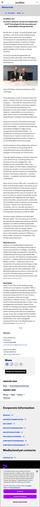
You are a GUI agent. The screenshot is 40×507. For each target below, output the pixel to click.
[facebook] (11, 365)
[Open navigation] (2, 2)
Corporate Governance (13, 441)
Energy (5, 385)
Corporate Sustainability (14, 445)
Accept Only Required (20, 496)
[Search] (37, 2)
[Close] (37, 471)
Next (19, 13)
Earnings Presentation (13, 419)
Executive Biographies (13, 428)
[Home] (19, 2)
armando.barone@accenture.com (15, 345)
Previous (11, 13)
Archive (6, 415)
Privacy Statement (15, 487)
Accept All (20, 491)
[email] (16, 365)
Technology (6, 397)
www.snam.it (20, 323)
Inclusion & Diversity (12, 436)
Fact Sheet (7, 424)
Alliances (5, 394)
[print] (21, 365)
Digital (13, 394)
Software (20, 394)
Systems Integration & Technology (19, 385)
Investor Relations (11, 432)
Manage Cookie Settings (20, 502)
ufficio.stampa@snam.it (11, 354)
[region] (20, 487)
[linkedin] (7, 365)
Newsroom (7, 7)
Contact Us (8, 457)
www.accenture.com (14, 278)
